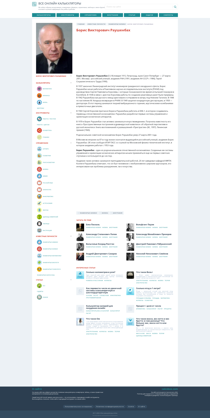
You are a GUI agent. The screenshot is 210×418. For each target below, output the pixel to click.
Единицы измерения (143, 336)
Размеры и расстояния (94, 280)
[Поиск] (175, 6)
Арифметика (140, 309)
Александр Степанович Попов (101, 234)
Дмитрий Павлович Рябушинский (154, 244)
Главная (81, 24)
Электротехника (142, 280)
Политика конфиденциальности (110, 406)
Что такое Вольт (144, 272)
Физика (105, 227)
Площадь (155, 298)
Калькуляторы (44, 15)
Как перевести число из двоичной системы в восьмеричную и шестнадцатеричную (104, 290)
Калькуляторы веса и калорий (97, 311)
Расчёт (95, 295)
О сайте (141, 406)
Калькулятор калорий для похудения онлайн (99, 307)
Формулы (107, 280)
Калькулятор (115, 311)
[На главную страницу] (34, 6)
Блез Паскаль (93, 224)
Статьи (132, 15)
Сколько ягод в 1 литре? (148, 288)
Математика (165, 298)
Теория (167, 280)
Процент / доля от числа (148, 306)
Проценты (167, 309)
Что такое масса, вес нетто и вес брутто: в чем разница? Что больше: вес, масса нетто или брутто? (152, 322)
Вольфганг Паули (145, 224)
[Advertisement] (125, 54)
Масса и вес (140, 333)
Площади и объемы (143, 298)
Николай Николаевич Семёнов (152, 253)
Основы (89, 295)
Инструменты (67, 15)
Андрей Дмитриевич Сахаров (101, 253)
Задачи (149, 15)
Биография (113, 227)
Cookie (131, 406)
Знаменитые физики (117, 24)
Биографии (112, 15)
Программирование (93, 298)
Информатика (115, 295)
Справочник (91, 15)
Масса (148, 333)
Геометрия (149, 300)
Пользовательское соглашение (78, 406)
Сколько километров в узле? (100, 272)
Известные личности (96, 24)
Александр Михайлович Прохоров (153, 234)
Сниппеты (168, 15)
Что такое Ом (93, 318)
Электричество (141, 283)
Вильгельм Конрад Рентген (100, 244)
